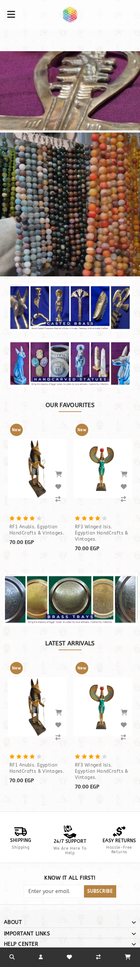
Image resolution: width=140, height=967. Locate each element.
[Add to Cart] (58, 474)
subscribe (100, 891)
